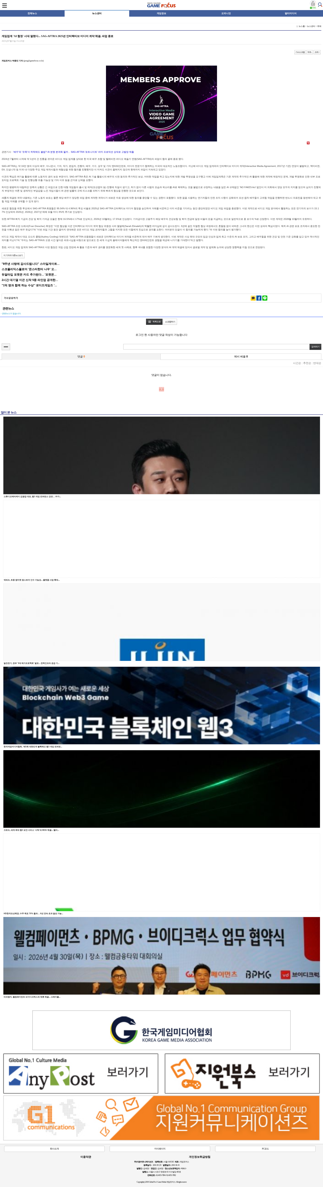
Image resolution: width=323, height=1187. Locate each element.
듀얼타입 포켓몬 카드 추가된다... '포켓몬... (29, 274)
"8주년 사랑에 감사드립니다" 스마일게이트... (31, 263)
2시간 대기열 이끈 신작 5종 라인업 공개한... (30, 280)
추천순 (307, 363)
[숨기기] (6, 346)
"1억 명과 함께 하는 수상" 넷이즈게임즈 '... (29, 285)
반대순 (317, 363)
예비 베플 (241, 356)
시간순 (297, 363)
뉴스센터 (311, 26)
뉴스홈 (302, 26)
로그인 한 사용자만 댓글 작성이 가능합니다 (161, 334)
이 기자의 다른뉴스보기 (13, 255)
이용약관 (85, 1156)
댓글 (81, 356)
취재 (319, 26)
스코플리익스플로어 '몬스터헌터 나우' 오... (29, 269)
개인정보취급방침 (199, 1156)
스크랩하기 (170, 321)
